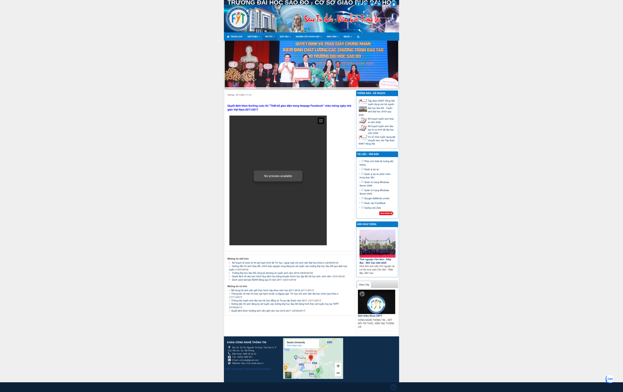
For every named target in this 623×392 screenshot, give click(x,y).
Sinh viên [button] (332, 36)
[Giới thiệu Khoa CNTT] (376, 302)
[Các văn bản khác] (387, 214)
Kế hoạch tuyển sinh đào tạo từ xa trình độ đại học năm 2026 (381, 130)
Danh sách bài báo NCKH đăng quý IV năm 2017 (257, 279)
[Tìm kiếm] (359, 36)
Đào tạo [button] (284, 36)
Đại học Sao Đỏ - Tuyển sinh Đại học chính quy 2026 (375, 111)
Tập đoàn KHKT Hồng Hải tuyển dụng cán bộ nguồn (381, 102)
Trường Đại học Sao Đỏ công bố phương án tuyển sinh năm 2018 (265, 272)
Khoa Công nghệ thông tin (258, 368)
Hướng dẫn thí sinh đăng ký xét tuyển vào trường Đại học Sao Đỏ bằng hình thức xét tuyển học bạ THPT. (285, 303)
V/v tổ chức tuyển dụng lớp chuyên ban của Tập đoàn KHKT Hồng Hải (377, 140)
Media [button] (347, 36)
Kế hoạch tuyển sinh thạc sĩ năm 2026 (381, 120)
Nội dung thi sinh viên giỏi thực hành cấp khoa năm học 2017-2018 (265, 290)
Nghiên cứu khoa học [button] (308, 36)
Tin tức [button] (269, 36)
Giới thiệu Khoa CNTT (370, 315)
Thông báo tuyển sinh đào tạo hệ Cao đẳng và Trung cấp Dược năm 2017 (269, 300)
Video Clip (364, 284)
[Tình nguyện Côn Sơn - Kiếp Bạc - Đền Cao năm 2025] (378, 244)
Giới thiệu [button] (252, 36)
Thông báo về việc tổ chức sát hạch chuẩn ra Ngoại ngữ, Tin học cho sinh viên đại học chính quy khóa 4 (284, 293)
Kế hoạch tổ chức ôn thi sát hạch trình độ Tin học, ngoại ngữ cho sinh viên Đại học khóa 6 (278, 262)
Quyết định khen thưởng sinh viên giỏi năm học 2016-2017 (261, 310)
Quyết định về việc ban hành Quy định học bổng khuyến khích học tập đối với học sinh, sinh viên (281, 276)
